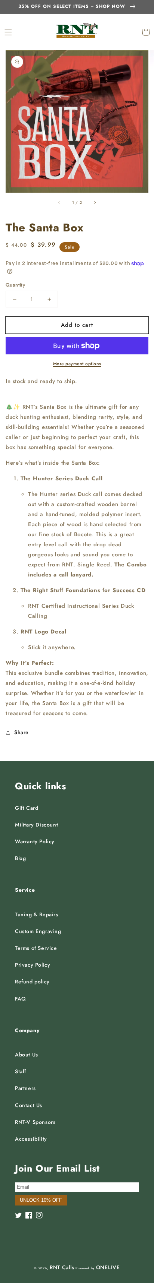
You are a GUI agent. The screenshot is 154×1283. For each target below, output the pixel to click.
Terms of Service (36, 948)
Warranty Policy (35, 841)
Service (25, 890)
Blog (20, 858)
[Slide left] (59, 203)
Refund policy (32, 981)
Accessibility (31, 1139)
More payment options (77, 363)
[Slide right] (94, 203)
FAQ (20, 998)
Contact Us (28, 1105)
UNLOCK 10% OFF (41, 1200)
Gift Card (26, 808)
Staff (20, 1071)
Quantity (15, 284)
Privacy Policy (32, 964)
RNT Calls (62, 1267)
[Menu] (8, 32)
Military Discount (36, 824)
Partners (25, 1088)
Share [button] (21, 732)
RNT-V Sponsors (35, 1122)
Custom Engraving (38, 931)
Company (27, 1030)
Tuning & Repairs (36, 914)
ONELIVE (108, 1267)
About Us (26, 1054)
